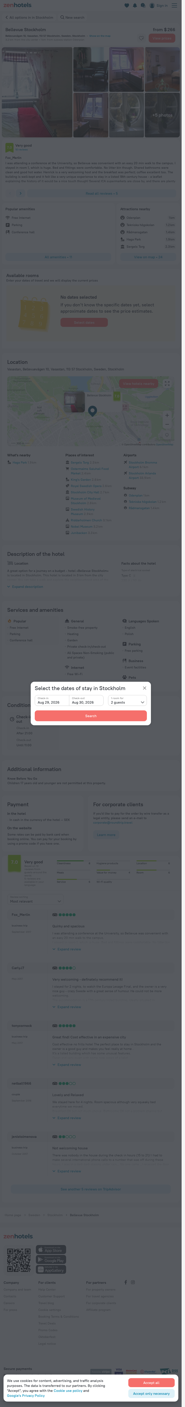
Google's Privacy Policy (26, 1395)
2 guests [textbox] (118, 702)
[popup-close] (144, 688)
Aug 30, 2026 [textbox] (83, 702)
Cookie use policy (68, 1390)
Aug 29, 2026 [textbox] (49, 702)
